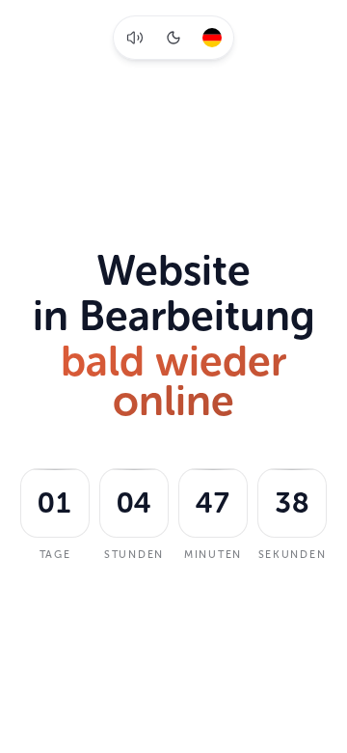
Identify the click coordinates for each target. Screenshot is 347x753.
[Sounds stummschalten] (135, 37)
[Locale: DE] (212, 37)
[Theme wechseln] (173, 37)
